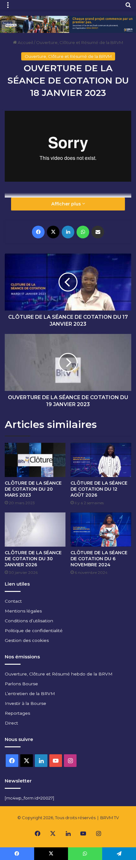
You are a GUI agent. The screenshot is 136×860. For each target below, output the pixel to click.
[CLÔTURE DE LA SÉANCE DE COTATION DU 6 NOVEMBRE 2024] (101, 529)
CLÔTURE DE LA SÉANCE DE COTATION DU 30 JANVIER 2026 (33, 559)
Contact (13, 601)
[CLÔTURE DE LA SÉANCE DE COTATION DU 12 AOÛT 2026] (101, 460)
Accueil (25, 42)
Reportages (17, 713)
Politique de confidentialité (34, 630)
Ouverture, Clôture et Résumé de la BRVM (79, 42)
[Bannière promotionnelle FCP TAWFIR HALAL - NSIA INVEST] (68, 23)
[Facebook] (38, 232)
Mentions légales (23, 610)
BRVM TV (109, 817)
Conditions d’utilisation (29, 620)
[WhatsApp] (83, 232)
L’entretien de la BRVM (30, 693)
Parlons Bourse (21, 683)
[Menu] (8, 7)
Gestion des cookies (27, 640)
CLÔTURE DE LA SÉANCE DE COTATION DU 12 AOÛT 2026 (99, 489)
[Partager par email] (97, 232)
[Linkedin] (68, 232)
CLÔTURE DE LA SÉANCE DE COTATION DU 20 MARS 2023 (33, 489)
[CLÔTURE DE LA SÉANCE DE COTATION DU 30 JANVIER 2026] (35, 529)
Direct (11, 722)
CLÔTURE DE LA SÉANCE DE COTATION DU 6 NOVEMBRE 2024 (99, 559)
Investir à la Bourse (25, 703)
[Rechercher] (128, 7)
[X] (53, 232)
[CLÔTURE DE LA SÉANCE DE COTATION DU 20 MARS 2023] (35, 460)
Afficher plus (66, 204)
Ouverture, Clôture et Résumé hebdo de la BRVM (59, 673)
